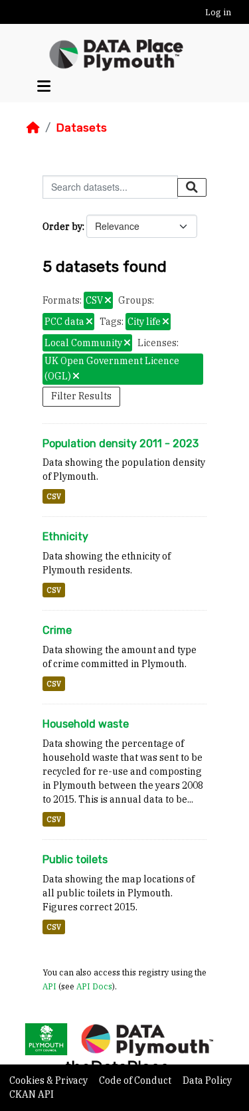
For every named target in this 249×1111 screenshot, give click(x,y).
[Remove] (108, 301)
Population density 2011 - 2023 (120, 443)
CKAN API (31, 1094)
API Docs (94, 986)
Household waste (85, 724)
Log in (218, 12)
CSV (53, 496)
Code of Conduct (136, 1080)
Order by (62, 227)
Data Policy (207, 1080)
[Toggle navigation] (44, 86)
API (49, 986)
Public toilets (75, 859)
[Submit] (192, 187)
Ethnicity (65, 536)
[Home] (33, 127)
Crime (57, 630)
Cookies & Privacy (49, 1080)
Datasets (81, 127)
